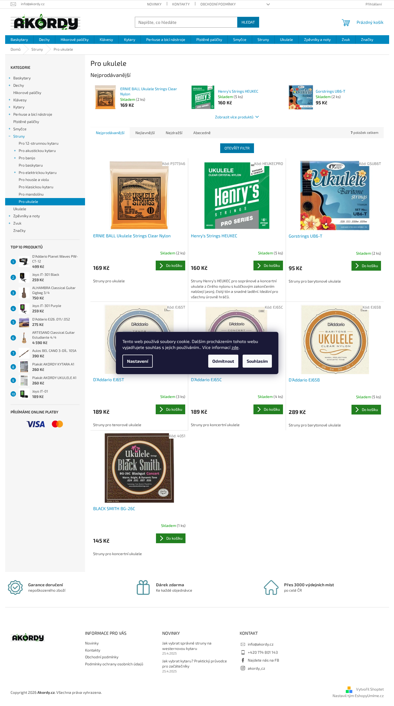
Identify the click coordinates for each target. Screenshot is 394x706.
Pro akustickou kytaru (37, 150)
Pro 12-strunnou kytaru (38, 143)
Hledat (248, 22)
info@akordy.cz (260, 644)
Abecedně (202, 132)
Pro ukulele (28, 201)
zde (235, 347)
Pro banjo (27, 158)
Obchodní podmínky (218, 4)
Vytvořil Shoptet (370, 689)
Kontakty (181, 4)
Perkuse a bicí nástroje (32, 114)
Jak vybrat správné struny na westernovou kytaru (186, 645)
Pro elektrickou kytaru (38, 172)
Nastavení (137, 361)
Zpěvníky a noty (26, 215)
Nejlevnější (145, 132)
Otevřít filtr (237, 148)
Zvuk (17, 223)
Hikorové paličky (27, 92)
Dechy (18, 85)
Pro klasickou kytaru (36, 186)
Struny (19, 136)
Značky (19, 230)
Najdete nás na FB (263, 660)
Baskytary (22, 78)
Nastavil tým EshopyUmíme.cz (358, 695)
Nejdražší (174, 132)
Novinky (154, 4)
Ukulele (19, 208)
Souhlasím (257, 361)
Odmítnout (223, 361)
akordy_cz (256, 668)
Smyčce (20, 129)
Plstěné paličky (26, 121)
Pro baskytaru (31, 165)
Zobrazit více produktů (234, 117)
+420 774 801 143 (263, 652)
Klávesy (20, 100)
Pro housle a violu (34, 179)
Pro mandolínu (31, 194)
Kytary (18, 107)
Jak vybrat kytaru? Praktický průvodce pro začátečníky (194, 663)
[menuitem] (19, 39)
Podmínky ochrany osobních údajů (114, 664)
